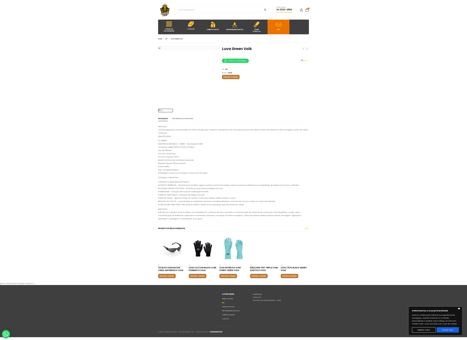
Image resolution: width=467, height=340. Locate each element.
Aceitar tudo (447, 330)
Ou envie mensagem (284, 12)
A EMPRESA (257, 294)
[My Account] (301, 9)
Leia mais (182, 238)
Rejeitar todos (424, 330)
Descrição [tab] (163, 118)
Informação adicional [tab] (182, 118)
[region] (435, 321)
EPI (159, 265)
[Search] (265, 10)
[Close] (459, 308)
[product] (172, 248)
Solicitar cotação (231, 77)
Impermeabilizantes (231, 311)
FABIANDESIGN (216, 332)
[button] (306, 228)
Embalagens (227, 299)
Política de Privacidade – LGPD (267, 300)
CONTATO (257, 297)
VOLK (230, 73)
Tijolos (225, 319)
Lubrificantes (228, 315)
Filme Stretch (228, 307)
